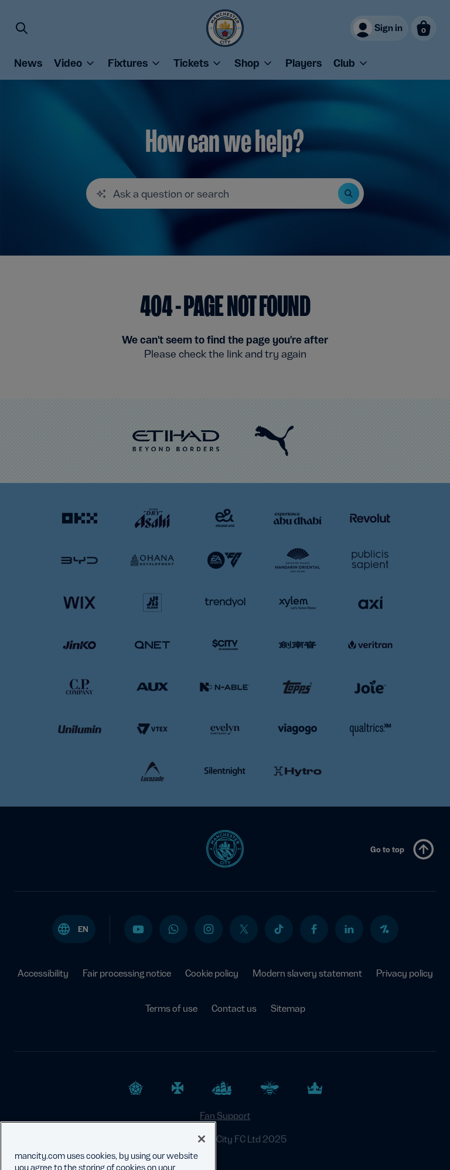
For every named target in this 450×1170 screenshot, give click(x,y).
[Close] (201, 1094)
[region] (108, 1122)
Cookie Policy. (166, 1156)
